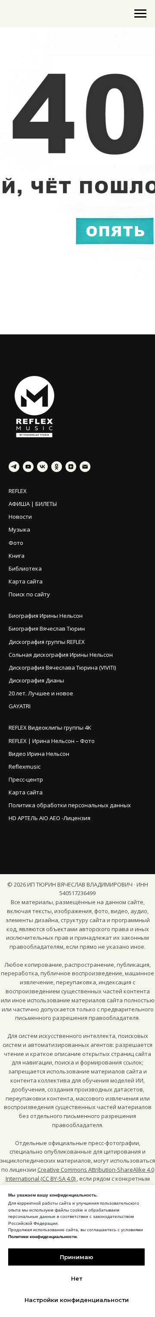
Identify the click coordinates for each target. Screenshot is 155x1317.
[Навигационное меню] (140, 13)
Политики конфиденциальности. (43, 1236)
